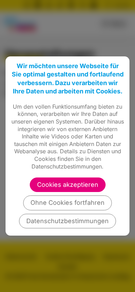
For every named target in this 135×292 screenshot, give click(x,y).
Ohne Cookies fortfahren (67, 202)
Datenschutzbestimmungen (67, 221)
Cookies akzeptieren (67, 184)
